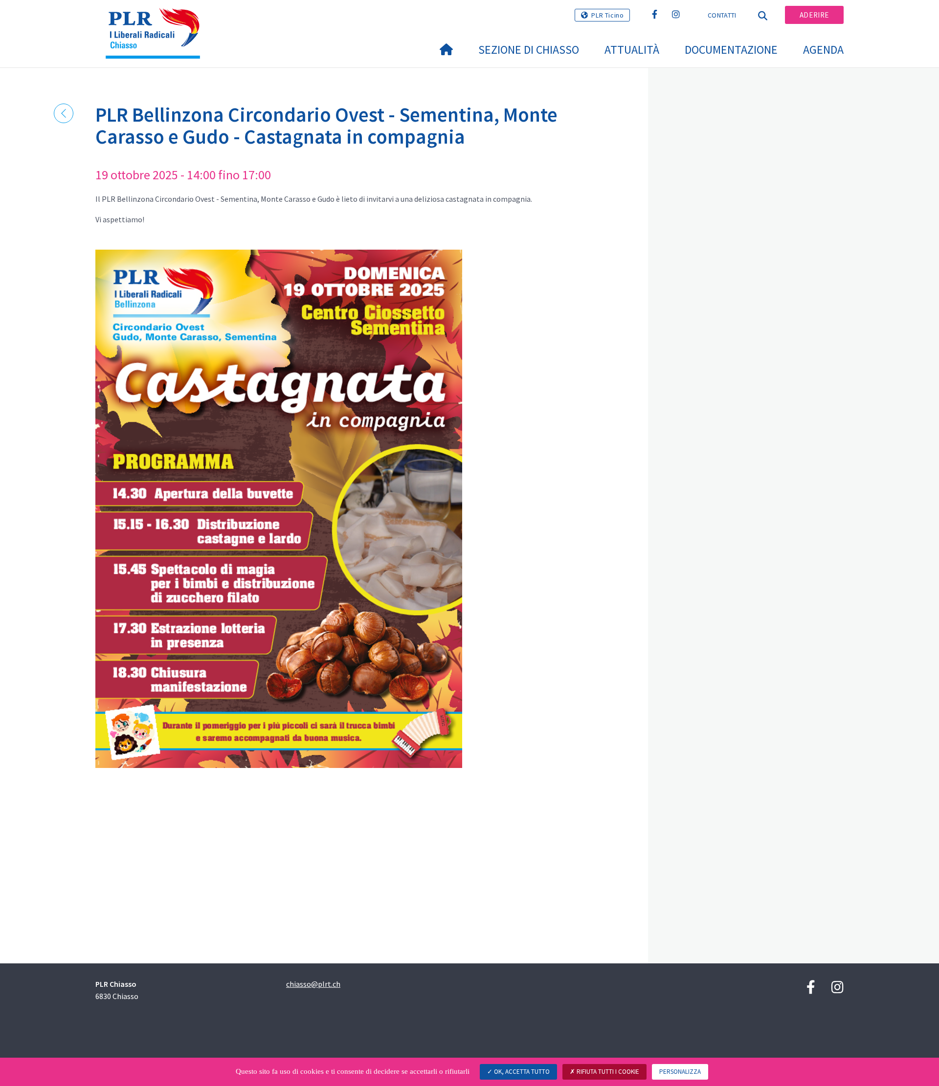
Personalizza (680, 1071)
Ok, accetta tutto (521, 1071)
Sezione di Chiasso (528, 49)
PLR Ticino (607, 15)
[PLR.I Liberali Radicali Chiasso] (156, 20)
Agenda (823, 49)
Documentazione (731, 49)
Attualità (631, 49)
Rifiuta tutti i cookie (607, 1071)
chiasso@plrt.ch (313, 984)
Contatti (722, 15)
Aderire (814, 15)
